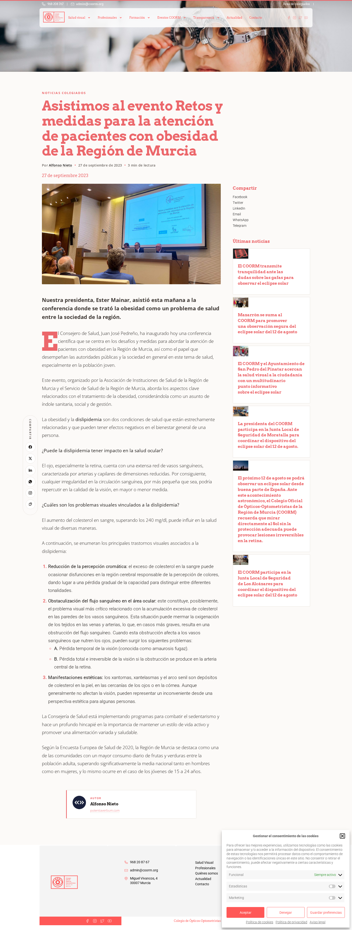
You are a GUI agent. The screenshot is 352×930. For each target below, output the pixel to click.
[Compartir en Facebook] (30, 447)
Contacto (255, 17)
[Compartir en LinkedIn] (30, 470)
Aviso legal (317, 922)
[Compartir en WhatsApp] (30, 482)
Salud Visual (204, 862)
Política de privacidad (291, 922)
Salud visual (76, 17)
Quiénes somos (206, 873)
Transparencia (203, 17)
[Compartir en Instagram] (30, 493)
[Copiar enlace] (30, 504)
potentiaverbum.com (104, 810)
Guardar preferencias (326, 912)
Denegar (285, 912)
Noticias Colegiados (64, 93)
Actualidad (234, 17)
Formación (137, 17)
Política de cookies (259, 922)
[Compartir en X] (30, 458)
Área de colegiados (296, 4)
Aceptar (245, 912)
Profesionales (205, 868)
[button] (342, 836)
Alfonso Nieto (60, 165)
